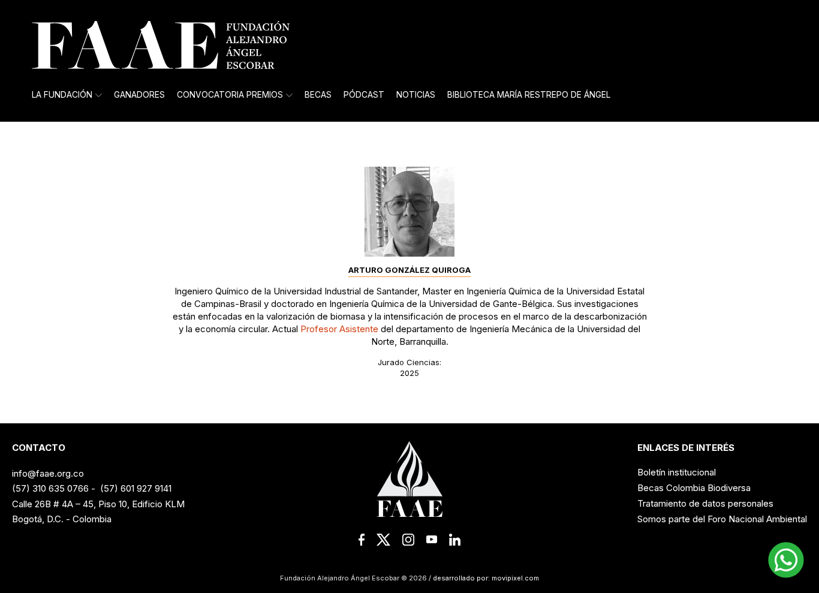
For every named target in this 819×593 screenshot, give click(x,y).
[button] (786, 560)
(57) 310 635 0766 (50, 488)
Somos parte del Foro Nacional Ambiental (722, 519)
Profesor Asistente (339, 329)
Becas (318, 95)
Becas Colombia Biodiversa (694, 487)
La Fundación (62, 95)
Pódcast (364, 95)
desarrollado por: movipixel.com (485, 578)
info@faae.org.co (48, 473)
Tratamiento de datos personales (705, 503)
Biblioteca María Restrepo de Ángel (528, 95)
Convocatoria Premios (230, 95)
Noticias (415, 95)
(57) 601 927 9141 (135, 488)
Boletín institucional (676, 472)
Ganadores (139, 95)
